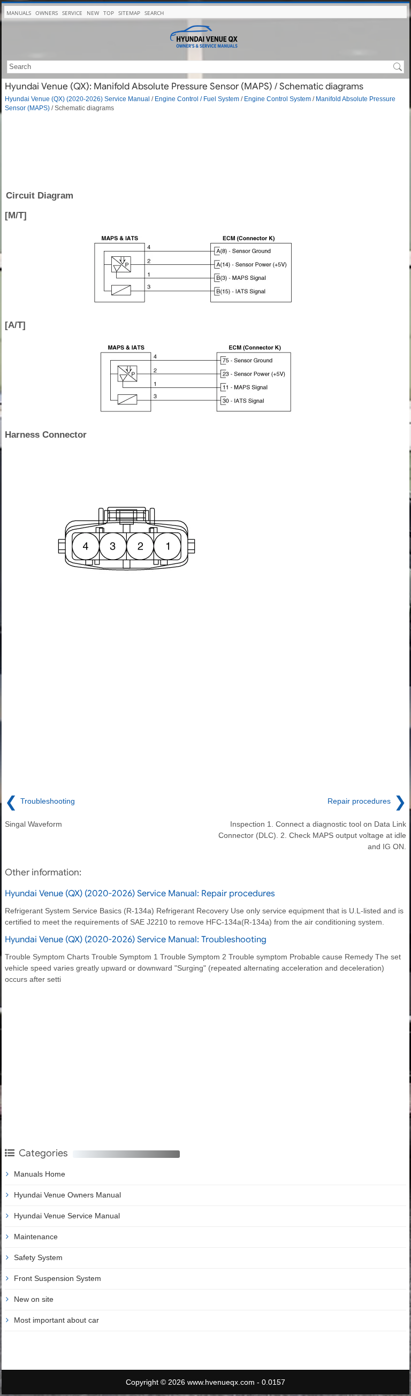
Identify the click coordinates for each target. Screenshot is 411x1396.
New (93, 13)
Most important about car (56, 1320)
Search (154, 13)
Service (72, 13)
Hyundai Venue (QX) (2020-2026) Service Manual (77, 98)
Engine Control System (277, 98)
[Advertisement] (205, 150)
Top (108, 13)
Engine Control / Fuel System (197, 98)
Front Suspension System (57, 1278)
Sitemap (129, 13)
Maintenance (36, 1236)
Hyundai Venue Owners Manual (67, 1195)
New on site (34, 1299)
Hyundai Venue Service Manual (67, 1215)
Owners (46, 13)
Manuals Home (39, 1174)
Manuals (18, 13)
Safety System (38, 1257)
